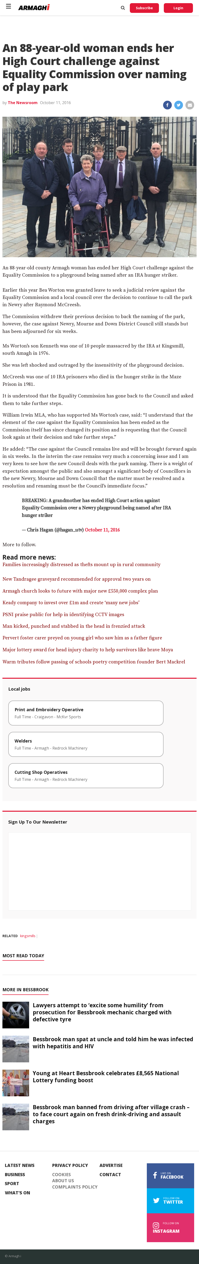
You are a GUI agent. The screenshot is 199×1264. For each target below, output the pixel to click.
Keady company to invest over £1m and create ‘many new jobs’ (71, 603)
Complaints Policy (75, 1187)
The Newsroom (23, 102)
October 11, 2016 (102, 530)
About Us (63, 1181)
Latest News (19, 1165)
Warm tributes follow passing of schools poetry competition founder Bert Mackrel (93, 662)
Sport (12, 1183)
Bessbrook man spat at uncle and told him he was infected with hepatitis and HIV (113, 1042)
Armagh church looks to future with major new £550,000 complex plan (80, 591)
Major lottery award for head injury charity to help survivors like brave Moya (87, 650)
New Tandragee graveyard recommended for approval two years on (76, 579)
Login (178, 8)
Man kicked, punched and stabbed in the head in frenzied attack (73, 626)
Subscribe (144, 8)
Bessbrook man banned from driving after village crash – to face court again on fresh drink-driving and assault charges (111, 1114)
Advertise (111, 1165)
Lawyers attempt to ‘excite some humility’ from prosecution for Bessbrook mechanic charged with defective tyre (102, 1012)
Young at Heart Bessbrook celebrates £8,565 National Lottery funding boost (106, 1076)
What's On (17, 1193)
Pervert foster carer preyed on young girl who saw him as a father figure (82, 638)
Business (15, 1175)
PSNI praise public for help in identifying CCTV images (63, 615)
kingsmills (27, 936)
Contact (110, 1175)
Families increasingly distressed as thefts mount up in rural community (81, 565)
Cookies (61, 1175)
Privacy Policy (70, 1165)
